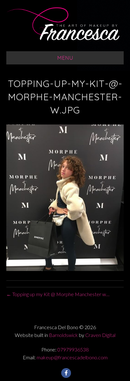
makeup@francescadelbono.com (72, 357)
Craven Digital (100, 335)
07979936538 (73, 349)
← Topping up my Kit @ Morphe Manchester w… (57, 294)
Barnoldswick (63, 335)
